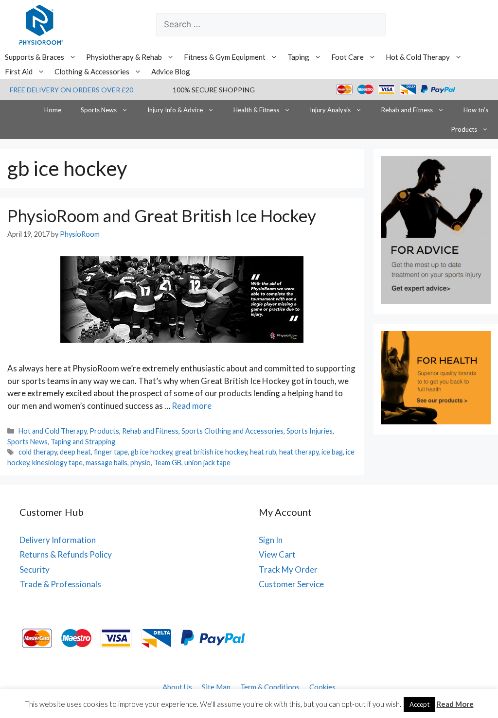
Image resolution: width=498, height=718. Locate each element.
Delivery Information (57, 540)
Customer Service (291, 584)
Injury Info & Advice (175, 110)
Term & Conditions (270, 687)
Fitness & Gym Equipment (225, 57)
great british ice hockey (211, 452)
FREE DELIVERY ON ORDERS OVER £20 (71, 90)
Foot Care (347, 57)
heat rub (263, 452)
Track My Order (288, 569)
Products (464, 129)
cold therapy (37, 452)
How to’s (475, 110)
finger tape (111, 452)
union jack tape (207, 462)
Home (52, 110)
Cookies (322, 687)
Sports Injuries (309, 431)
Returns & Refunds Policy (65, 554)
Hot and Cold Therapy (52, 431)
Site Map (216, 687)
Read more (192, 406)
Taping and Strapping (83, 442)
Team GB (167, 462)
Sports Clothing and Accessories (232, 431)
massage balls (106, 462)
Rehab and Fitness (407, 110)
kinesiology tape (57, 462)
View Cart (277, 554)
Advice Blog (170, 71)
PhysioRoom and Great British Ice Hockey (161, 215)
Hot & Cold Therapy (418, 57)
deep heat (75, 452)
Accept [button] (419, 704)
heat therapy (299, 452)
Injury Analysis (330, 110)
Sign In (271, 540)
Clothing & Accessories (91, 71)
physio (140, 462)
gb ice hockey (151, 452)
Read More (455, 704)
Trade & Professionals (60, 584)
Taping (298, 57)
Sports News (99, 110)
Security (34, 569)
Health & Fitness (256, 110)
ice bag (332, 452)
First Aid (19, 71)
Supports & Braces (34, 57)
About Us (177, 687)
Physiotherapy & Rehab (124, 57)
